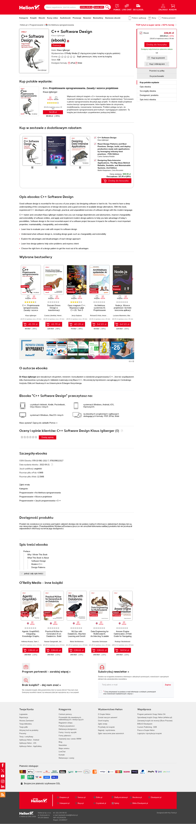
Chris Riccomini (117, 170)
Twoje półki (23, 727)
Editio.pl (99, 797)
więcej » (130, 694)
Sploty (116, 803)
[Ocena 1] (59, 57)
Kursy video (52, 18)
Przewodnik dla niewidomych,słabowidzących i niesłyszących (71, 718)
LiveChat (62, 752)
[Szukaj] (107, 7)
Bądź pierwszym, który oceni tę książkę (94, 56)
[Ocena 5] (71, 57)
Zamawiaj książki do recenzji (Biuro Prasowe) (154, 721)
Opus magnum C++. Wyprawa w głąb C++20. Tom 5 (77, 307)
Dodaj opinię (47, 437)
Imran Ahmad (107, 316)
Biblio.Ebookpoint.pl (140, 803)
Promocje (77, 18)
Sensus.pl (81, 797)
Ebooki (42, 18)
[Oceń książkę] (67, 56)
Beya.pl (81, 803)
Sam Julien (38, 642)
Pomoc (52, 423)
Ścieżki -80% (99, 7)
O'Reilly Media (70, 53)
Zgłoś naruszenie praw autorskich (111, 733)
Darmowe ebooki (112, 18)
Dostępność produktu (149, 95)
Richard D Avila (95, 316)
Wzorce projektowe (43, 496)
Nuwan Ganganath (51, 642)
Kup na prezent (158, 58)
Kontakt (62, 755)
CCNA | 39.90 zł (86, 7)
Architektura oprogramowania (48, 492)
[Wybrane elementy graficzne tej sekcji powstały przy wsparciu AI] (133, 361)
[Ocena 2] (62, 57)
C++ (59, 500)
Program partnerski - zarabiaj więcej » (46, 671)
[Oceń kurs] (29, 437)
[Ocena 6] (74, 57)
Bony (154, 18)
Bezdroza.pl (137, 797)
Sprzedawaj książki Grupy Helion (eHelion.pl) (154, 717)
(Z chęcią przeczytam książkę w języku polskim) (99, 53)
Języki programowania (45, 500)
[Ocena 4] (68, 57)
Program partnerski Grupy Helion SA (151, 714)
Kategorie (23, 18)
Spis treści (148, 99)
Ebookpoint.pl (156, 797)
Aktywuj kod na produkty (28, 730)
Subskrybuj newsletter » (113, 671)
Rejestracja (23, 717)
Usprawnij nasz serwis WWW (70, 739)
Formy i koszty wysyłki (68, 732)
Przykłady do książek (106, 727)
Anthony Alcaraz (27, 642)
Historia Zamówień (26, 721)
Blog (60, 742)
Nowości (87, 18)
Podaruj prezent (168, 18)
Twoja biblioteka (25, 724)
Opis (145, 87)
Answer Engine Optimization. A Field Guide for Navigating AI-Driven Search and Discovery (122, 636)
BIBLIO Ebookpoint (144, 724)
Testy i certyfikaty (26, 737)
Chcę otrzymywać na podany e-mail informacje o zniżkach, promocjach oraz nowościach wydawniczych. (129, 692)
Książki (33, 18)
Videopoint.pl (64, 803)
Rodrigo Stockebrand (122, 642)
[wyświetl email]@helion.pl (68, 815)
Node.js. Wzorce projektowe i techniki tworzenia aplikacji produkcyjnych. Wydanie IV (122, 310)
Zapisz (168, 685)
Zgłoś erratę (24, 484)
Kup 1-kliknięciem (157, 64)
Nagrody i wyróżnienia (106, 730)
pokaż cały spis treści (33, 573)
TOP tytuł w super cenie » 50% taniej (155, 25)
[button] (132, 279)
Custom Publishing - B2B (147, 727)
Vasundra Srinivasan (99, 642)
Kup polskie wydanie (149, 82)
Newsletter (63, 745)
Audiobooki (65, 18)
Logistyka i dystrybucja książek (149, 733)
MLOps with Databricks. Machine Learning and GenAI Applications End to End (77, 636)
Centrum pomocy (65, 714)
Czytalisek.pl (101, 803)
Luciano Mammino (120, 316)
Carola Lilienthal (50, 316)
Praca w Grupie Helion (146, 730)
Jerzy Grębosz (76, 316)
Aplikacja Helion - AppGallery (30, 746)
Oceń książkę (103, 721)
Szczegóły (148, 91)
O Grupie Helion (104, 714)
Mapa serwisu (64, 748)
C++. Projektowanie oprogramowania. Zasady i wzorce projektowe (80, 88)
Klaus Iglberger (63, 50)
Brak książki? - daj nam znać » (41, 685)
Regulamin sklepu (65, 723)
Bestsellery (98, 18)
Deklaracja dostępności (68, 729)
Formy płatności (65, 736)
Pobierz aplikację (139, 18)
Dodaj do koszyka (156, 44)
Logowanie (23, 714)
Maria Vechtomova (76, 642)
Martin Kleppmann (104, 170)
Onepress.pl (64, 797)
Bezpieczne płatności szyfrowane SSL (42, 783)
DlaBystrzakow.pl (121, 797)
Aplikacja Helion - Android (29, 740)
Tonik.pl (174, 813)
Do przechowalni (157, 76)
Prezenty (22, 733)
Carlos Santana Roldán (106, 156)
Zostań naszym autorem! (107, 717)
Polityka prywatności (67, 726)
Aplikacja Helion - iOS (27, 743)
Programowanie (26, 492)
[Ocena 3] (65, 57)
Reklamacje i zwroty (66, 758)
